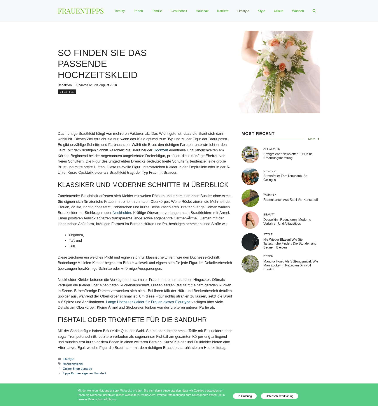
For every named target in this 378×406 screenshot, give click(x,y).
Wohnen (298, 11)
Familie (157, 11)
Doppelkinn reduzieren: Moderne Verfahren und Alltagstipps (287, 221)
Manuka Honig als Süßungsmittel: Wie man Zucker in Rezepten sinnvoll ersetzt (290, 265)
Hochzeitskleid (73, 364)
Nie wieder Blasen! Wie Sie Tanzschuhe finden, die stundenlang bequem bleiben (289, 243)
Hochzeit (161, 150)
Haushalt (202, 11)
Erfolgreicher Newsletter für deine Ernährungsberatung (288, 156)
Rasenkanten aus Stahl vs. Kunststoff (290, 199)
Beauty (120, 11)
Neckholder (122, 213)
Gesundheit (179, 11)
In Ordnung (245, 396)
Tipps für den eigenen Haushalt (84, 373)
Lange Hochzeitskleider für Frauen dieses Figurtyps (148, 302)
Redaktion (65, 85)
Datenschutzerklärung (279, 396)
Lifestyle (243, 11)
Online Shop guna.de (77, 368)
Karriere (223, 11)
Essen (138, 11)
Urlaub (278, 11)
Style (261, 11)
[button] (314, 11)
